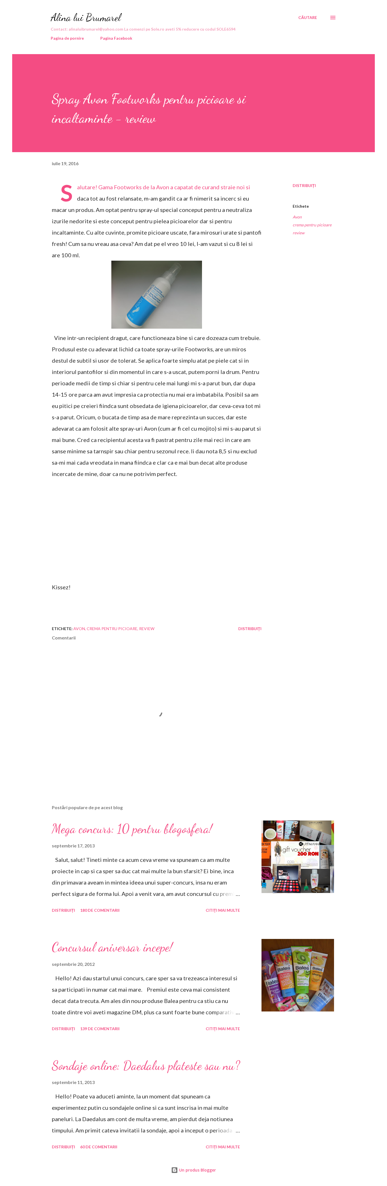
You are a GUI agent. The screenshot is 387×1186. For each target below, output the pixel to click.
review (299, 232)
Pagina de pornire (67, 38)
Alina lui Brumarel (86, 17)
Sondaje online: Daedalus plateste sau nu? (146, 1065)
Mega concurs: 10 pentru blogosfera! (132, 828)
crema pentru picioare (312, 224)
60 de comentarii (98, 1146)
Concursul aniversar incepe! (112, 947)
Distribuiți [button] (304, 185)
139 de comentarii (100, 1028)
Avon (297, 216)
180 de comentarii (100, 910)
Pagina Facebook (116, 38)
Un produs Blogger (197, 1170)
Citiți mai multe (223, 910)
